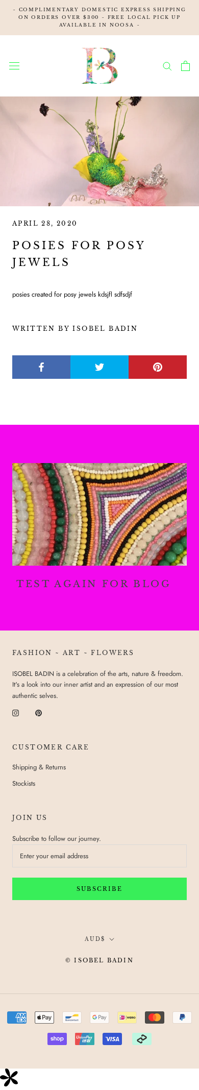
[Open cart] (185, 66)
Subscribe (99, 888)
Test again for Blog (93, 584)
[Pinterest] (38, 712)
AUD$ (95, 939)
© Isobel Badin (99, 960)
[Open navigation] (14, 65)
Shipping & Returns (39, 767)
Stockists (23, 783)
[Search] (167, 65)
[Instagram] (15, 712)
